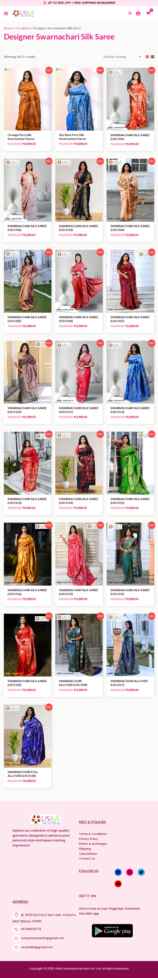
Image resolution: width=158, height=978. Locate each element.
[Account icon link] (138, 13)
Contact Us (87, 858)
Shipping (85, 849)
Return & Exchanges (93, 844)
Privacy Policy (88, 839)
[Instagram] (129, 872)
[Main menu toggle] (6, 13)
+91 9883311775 (30, 929)
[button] (130, 14)
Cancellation (88, 854)
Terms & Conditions (93, 834)
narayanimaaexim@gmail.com (42, 938)
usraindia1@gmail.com (37, 947)
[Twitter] (141, 872)
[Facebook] (118, 872)
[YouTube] (118, 883)
